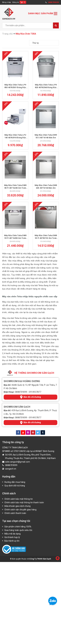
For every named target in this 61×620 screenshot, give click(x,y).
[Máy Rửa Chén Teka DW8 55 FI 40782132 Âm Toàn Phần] (46, 217)
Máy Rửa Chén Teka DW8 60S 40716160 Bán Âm (46, 186)
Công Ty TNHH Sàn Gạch (40, 559)
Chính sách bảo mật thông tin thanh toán (24, 502)
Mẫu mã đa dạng (12, 534)
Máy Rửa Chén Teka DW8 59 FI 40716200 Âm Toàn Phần (15, 236)
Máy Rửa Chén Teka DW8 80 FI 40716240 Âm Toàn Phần (15, 186)
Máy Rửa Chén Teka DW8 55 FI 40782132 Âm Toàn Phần (46, 236)
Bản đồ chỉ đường (32, 397)
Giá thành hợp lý (12, 537)
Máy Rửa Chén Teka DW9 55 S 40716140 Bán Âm (46, 136)
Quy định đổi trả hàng (14, 485)
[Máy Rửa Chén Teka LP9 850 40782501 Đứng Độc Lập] (15, 66)
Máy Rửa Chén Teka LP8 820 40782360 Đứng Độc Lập (46, 86)
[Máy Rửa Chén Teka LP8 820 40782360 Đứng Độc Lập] (46, 66)
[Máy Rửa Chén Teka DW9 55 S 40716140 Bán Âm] (46, 116)
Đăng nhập (6, 2)
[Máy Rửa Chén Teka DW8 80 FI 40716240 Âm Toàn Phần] (15, 167)
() (24, 2)
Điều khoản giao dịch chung (17, 506)
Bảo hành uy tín (11, 541)
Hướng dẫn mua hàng (14, 482)
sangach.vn (10, 469)
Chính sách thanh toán (15, 513)
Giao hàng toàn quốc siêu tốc (18, 530)
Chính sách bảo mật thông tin (18, 499)
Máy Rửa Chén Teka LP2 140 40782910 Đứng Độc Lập (15, 136)
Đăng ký (15, 2)
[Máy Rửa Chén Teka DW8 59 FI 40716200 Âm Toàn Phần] (15, 217)
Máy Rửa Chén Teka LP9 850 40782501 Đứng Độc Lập (15, 86)
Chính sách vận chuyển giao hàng (20, 509)
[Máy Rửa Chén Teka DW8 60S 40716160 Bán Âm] (46, 167)
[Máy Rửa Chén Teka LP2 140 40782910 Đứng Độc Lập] (15, 116)
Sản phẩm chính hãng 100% (17, 526)
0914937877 (35, 392)
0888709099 (21, 392)
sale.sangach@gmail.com (17, 462)
